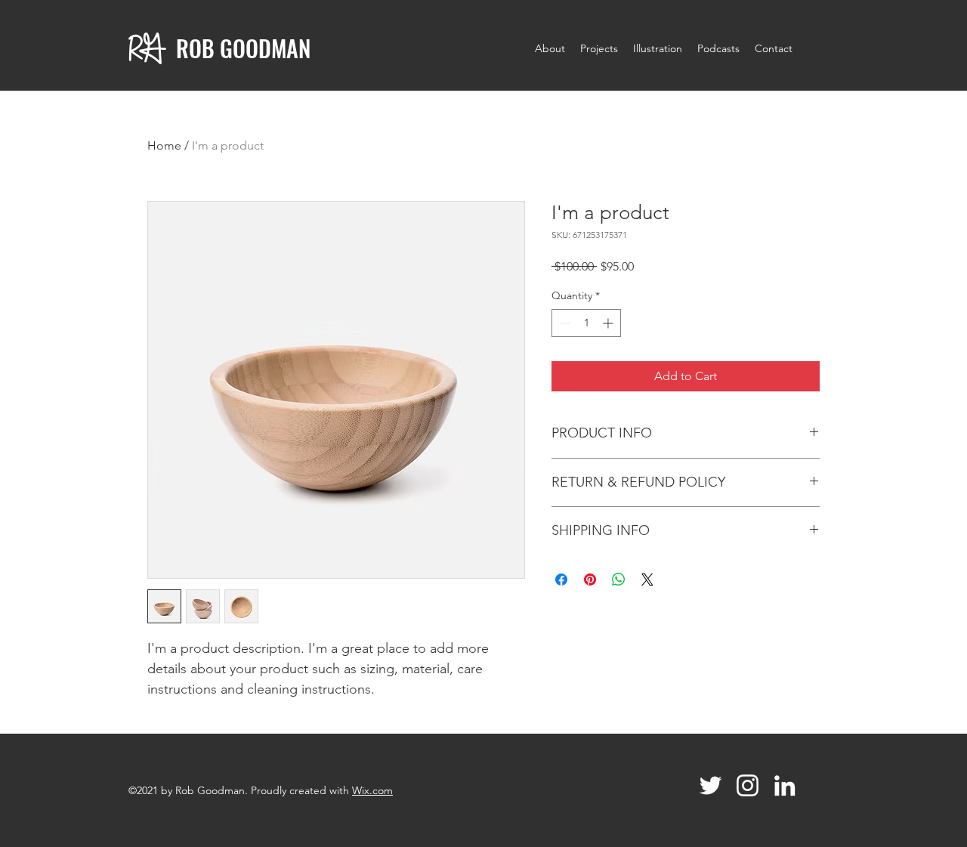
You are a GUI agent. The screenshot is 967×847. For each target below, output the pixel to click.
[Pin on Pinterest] (590, 579)
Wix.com (372, 790)
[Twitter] (710, 785)
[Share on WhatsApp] (619, 579)
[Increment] (609, 323)
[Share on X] (647, 579)
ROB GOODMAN (243, 48)
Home (164, 145)
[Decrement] (563, 323)
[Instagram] (747, 785)
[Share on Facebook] (561, 579)
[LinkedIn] (784, 785)
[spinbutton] (586, 323)
